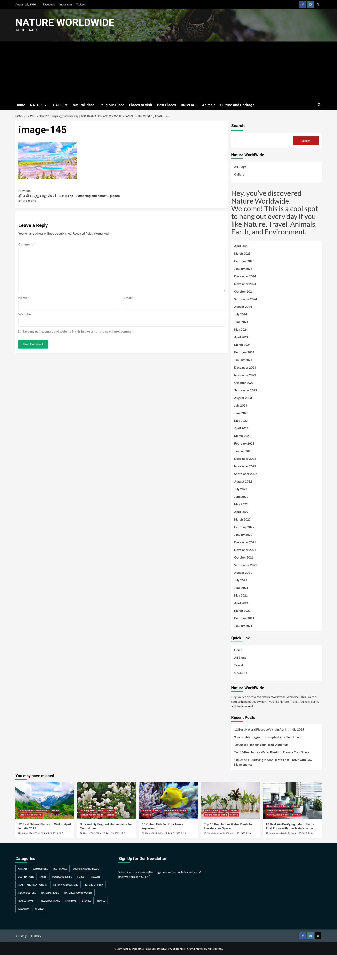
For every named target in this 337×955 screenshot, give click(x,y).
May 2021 (241, 595)
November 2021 (245, 550)
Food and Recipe (62, 877)
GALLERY (60, 105)
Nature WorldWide (30, 833)
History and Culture (65, 885)
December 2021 (245, 542)
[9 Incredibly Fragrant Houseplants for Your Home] (106, 800)
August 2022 (243, 481)
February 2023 (244, 443)
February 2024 (244, 352)
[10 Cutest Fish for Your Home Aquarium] (168, 800)
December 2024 (245, 276)
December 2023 (245, 367)
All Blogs (240, 167)
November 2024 (245, 284)
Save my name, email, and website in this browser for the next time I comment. (78, 331)
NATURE (36, 105)
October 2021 (244, 557)
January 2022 (243, 534)
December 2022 (245, 458)
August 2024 (243, 306)
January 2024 (243, 360)
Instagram (65, 4)
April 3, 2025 (174, 833)
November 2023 (245, 375)
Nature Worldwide (64, 22)
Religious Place (111, 105)
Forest (55, 810)
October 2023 (244, 382)
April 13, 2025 (112, 833)
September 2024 (245, 299)
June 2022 (241, 496)
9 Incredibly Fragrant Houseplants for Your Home (267, 737)
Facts (101, 810)
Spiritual (71, 900)
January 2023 (243, 451)
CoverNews (195, 948)
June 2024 (241, 322)
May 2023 (241, 420)
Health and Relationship (279, 810)
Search (238, 125)
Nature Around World (30, 815)
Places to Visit (140, 105)
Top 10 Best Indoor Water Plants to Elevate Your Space (271, 752)
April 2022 (241, 512)
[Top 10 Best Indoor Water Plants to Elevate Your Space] (230, 800)
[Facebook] (302, 4)
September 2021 (245, 565)
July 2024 (240, 314)
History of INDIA (93, 885)
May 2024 (241, 329)
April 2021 (241, 603)
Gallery (239, 174)
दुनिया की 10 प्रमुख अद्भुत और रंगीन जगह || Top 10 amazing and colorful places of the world (69, 196)
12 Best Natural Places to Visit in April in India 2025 (269, 729)
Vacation (23, 908)
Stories (110, 815)
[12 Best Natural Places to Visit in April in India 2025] (44, 800)
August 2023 (243, 398)
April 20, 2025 (51, 833)
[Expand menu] (45, 105)
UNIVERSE (189, 105)
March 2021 (242, 610)
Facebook (49, 4)
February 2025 (244, 261)
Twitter (81, 4)
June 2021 (241, 588)
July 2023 (240, 405)
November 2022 (245, 466)
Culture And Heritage (237, 105)
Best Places (166, 105)
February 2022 (244, 527)
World (39, 908)
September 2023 (245, 390)
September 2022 (245, 474)
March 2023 (242, 436)
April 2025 (241, 246)
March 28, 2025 (237, 833)
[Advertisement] (168, 70)
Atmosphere (26, 810)
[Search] (319, 104)
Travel (238, 665)
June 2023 (241, 413)
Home (20, 105)
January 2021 (243, 626)
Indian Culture (27, 892)
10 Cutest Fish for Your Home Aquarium (261, 744)
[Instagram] (310, 4)
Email (129, 297)
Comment (26, 244)
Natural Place (84, 105)
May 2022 (241, 504)
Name (23, 297)
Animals (208, 105)
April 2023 (241, 428)
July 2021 (240, 580)
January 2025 (243, 268)
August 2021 (243, 572)
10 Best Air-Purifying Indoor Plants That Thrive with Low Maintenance (273, 762)
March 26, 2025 (299, 833)
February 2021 (244, 618)
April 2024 (241, 337)
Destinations (26, 877)
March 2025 (242, 253)
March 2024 (242, 344)
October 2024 (244, 291)
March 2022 (242, 519)
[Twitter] (318, 4)
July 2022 (240, 489)
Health (110, 810)
